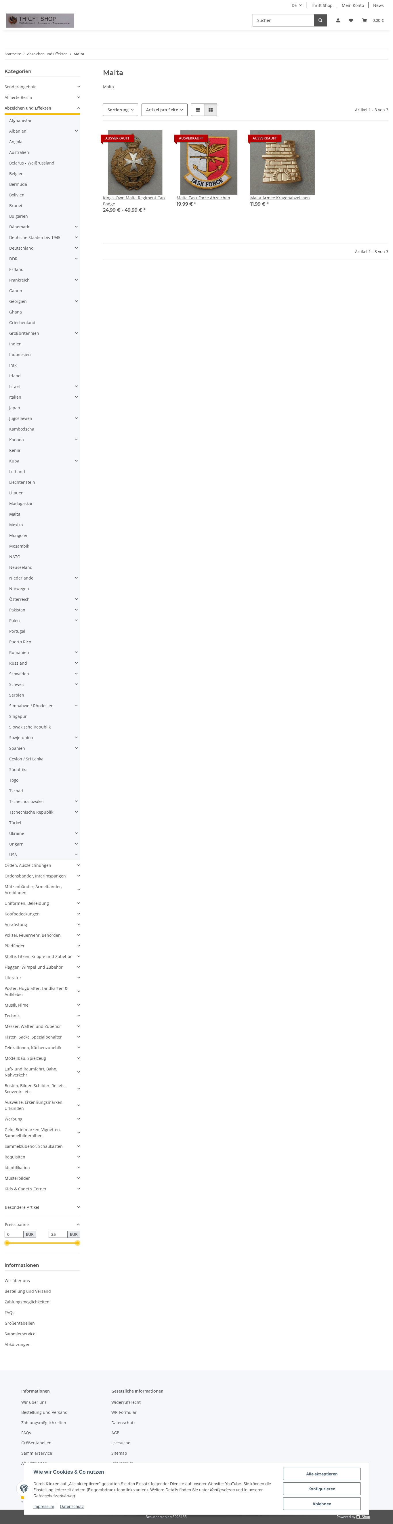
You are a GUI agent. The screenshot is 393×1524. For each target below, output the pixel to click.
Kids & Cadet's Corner (26, 1189)
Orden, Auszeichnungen (28, 865)
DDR (13, 258)
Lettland (17, 471)
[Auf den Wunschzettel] (157, 139)
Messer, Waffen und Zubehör (33, 1026)
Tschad (16, 790)
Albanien (17, 131)
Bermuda (18, 184)
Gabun (15, 290)
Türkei (15, 822)
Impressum (43, 1506)
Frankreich (19, 280)
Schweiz (17, 684)
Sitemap (119, 1453)
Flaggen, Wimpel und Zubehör (34, 967)
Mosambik (19, 546)
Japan (14, 407)
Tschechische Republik (31, 812)
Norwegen (19, 588)
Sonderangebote (21, 86)
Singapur (18, 716)
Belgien (16, 173)
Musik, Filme (16, 1005)
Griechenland (22, 322)
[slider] (6, 1243)
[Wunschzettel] (351, 20)
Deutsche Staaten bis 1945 (34, 237)
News (378, 5)
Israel (14, 386)
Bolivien (16, 195)
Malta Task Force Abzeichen (203, 197)
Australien (19, 152)
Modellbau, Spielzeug (25, 1058)
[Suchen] (320, 20)
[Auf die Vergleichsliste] (142, 139)
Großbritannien (24, 333)
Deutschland (21, 248)
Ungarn (16, 844)
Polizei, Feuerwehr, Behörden (33, 935)
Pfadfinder (15, 946)
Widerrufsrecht (126, 1402)
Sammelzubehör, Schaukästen (34, 1146)
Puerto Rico (20, 642)
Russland (18, 663)
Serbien (16, 695)
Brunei (15, 205)
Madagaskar (21, 503)
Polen (14, 620)
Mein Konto (353, 5)
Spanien (17, 748)
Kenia (14, 450)
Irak (12, 365)
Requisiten (15, 1157)
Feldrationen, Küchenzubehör (33, 1047)
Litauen (16, 493)
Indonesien (20, 354)
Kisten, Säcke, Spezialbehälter (33, 1037)
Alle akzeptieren (322, 1473)
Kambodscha (21, 429)
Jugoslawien (20, 418)
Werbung (13, 1119)
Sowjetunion (21, 737)
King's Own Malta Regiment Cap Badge (134, 200)
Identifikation (17, 1167)
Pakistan (17, 610)
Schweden (19, 673)
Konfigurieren (321, 1488)
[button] (338, 20)
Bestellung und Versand (28, 1291)
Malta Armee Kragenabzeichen (280, 197)
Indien (15, 344)
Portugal (17, 631)
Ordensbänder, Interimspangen (35, 876)
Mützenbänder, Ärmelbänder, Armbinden (33, 889)
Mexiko (16, 524)
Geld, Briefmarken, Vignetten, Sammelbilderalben (33, 1132)
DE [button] (294, 5)
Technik (12, 1015)
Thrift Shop (322, 5)
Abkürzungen (17, 1344)
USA (13, 854)
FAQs (9, 1312)
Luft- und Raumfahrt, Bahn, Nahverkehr (31, 1072)
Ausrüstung (16, 924)
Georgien (18, 301)
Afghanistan (21, 120)
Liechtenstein (22, 482)
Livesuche (120, 1442)
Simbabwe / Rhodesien (31, 705)
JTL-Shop (363, 1516)
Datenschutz (72, 1506)
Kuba (14, 461)
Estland (16, 269)
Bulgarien (18, 216)
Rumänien (19, 652)
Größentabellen (20, 1323)
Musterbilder (17, 1178)
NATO (14, 556)
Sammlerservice (20, 1333)
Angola (15, 141)
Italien (15, 397)
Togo (13, 780)
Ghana (15, 312)
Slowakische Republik (30, 727)
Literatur (13, 977)
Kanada (16, 439)
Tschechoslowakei (26, 801)
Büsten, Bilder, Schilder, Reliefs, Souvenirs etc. (35, 1088)
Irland (15, 375)
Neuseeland (21, 567)
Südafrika (18, 769)
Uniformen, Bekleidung (27, 903)
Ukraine (16, 833)
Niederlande (21, 578)
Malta (14, 514)
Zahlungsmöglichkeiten (27, 1302)
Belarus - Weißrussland (31, 163)
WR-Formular (124, 1412)
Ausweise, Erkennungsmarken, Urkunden (34, 1105)
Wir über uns (17, 1280)
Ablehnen (321, 1503)
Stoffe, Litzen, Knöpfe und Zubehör (38, 956)
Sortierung (118, 109)
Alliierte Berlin (18, 97)
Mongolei (18, 535)
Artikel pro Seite (162, 109)
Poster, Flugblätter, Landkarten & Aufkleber (36, 991)
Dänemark (19, 227)
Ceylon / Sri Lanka (26, 759)
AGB (115, 1432)
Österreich (19, 599)
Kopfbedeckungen (22, 914)
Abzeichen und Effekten (28, 108)
